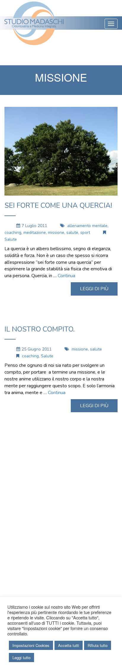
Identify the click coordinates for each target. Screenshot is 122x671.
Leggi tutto (21, 657)
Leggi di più (94, 288)
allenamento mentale (87, 226)
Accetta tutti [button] (68, 645)
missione (56, 232)
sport (85, 232)
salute (72, 232)
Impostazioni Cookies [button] (30, 645)
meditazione (34, 232)
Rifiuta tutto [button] (97, 645)
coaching (12, 232)
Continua (66, 275)
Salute (10, 239)
